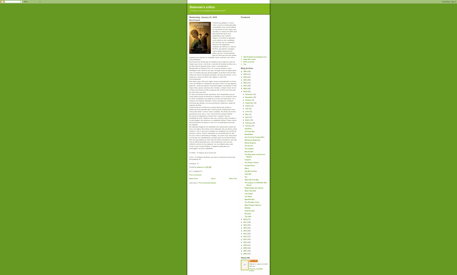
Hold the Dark (250, 211)
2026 (245, 71)
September (249, 103)
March (247, 120)
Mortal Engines (250, 143)
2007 (245, 251)
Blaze (247, 168)
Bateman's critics (202, 7)
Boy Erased (249, 151)
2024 (245, 77)
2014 (245, 231)
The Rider (248, 196)
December (249, 94)
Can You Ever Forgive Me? (254, 137)
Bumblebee (249, 134)
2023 (245, 80)
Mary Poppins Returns (253, 205)
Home (213, 178)
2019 (245, 91)
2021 (245, 86)
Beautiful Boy (250, 199)
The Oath (248, 216)
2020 (245, 88)
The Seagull (249, 149)
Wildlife (247, 208)
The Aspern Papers (252, 162)
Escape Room (250, 165)
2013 (245, 234)
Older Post (233, 178)
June (247, 111)
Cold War (248, 174)
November (249, 97)
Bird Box (248, 214)
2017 (245, 222)
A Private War (250, 131)
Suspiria (248, 160)
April (247, 117)
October (248, 100)
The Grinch (249, 146)
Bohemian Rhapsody (252, 140)
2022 (245, 83)
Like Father (249, 194)
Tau (246, 177)
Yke (244, 64)
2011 (245, 239)
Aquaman (248, 129)
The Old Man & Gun (252, 202)
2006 (245, 254)
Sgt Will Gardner (251, 171)
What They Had (250, 191)
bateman (255, 261)
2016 (245, 225)
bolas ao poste (248, 62)
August (248, 106)
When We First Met (251, 180)
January (248, 126)
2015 (245, 228)
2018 (245, 219)
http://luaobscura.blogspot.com (255, 57)
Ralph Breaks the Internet (254, 188)
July (247, 109)
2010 (245, 242)
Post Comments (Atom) (207, 183)
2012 (245, 236)
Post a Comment (195, 175)
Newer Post (193, 178)
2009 (245, 245)
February (248, 123)
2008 (245, 248)
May (247, 114)
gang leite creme (249, 59)
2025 (245, 74)
